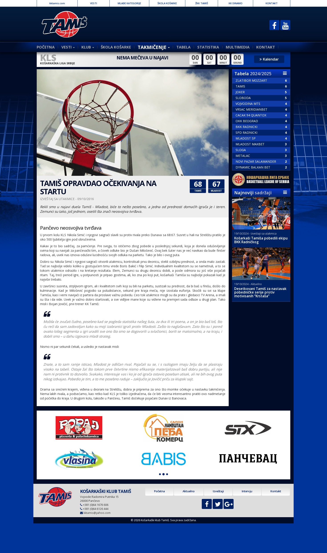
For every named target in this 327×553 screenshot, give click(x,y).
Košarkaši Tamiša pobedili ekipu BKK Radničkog (261, 240)
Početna (159, 491)
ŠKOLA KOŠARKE (167, 3)
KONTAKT (272, 3)
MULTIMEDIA (238, 47)
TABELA (183, 47)
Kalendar (270, 59)
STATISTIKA (208, 47)
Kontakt (275, 491)
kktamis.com (57, 3)
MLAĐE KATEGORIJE (129, 3)
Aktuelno (189, 491)
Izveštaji (218, 491)
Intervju (247, 491)
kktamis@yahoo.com (97, 513)
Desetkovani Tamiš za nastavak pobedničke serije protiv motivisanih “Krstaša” (260, 292)
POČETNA (46, 47)
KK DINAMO (235, 3)
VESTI (93, 3)
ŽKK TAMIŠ (201, 3)
